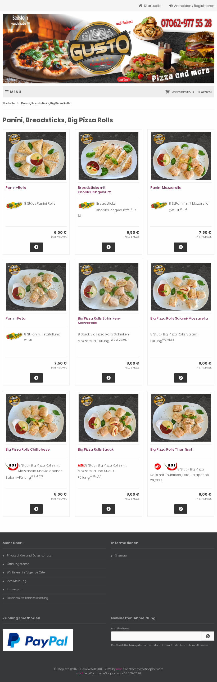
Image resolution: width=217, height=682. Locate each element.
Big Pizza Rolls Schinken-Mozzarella (99, 320)
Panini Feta (15, 318)
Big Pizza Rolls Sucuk (96, 449)
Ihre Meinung (16, 581)
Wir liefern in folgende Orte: (26, 572)
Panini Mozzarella (165, 187)
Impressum (15, 589)
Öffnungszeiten (18, 564)
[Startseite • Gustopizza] (108, 48)
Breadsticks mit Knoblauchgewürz (94, 190)
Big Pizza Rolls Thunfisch (171, 449)
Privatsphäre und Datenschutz (29, 555)
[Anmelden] (207, 636)
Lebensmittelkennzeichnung (27, 598)
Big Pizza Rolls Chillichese (28, 449)
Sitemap (121, 555)
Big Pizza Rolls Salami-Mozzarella (179, 318)
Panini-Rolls (16, 187)
